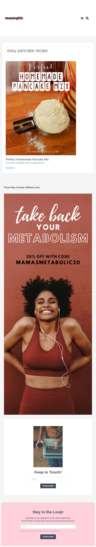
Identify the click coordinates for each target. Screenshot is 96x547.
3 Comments (10, 163)
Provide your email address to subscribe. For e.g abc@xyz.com (40, 531)
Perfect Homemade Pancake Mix (27, 159)
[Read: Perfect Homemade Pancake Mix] (41, 108)
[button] (82, 18)
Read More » (10, 168)
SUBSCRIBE (48, 486)
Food (27, 163)
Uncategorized (35, 163)
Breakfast (20, 163)
